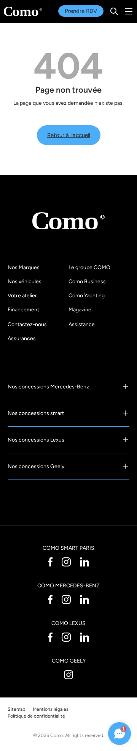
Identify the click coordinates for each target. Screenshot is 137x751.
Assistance (81, 324)
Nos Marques (24, 267)
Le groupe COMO (89, 267)
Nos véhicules (24, 281)
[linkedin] (84, 561)
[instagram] (66, 561)
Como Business (87, 281)
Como (56, 735)
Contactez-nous (27, 324)
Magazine (79, 309)
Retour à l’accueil (68, 135)
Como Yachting (86, 295)
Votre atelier (22, 295)
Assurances (22, 338)
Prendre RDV (81, 11)
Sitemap (16, 709)
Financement (23, 309)
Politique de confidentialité (36, 716)
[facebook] (50, 561)
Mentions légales (50, 709)
